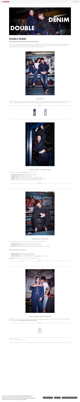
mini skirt (42, 319)
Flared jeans (20, 174)
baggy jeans (23, 175)
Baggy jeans (20, 243)
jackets (35, 174)
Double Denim (24, 172)
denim (18, 241)
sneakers (37, 255)
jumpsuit (46, 319)
